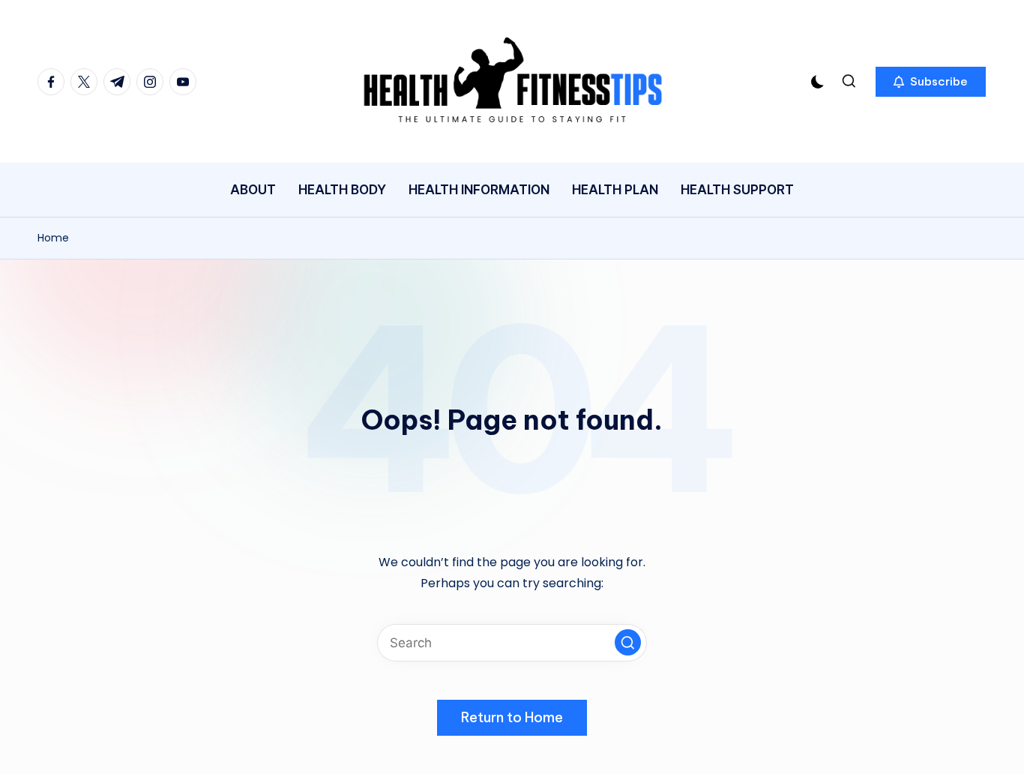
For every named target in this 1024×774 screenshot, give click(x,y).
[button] (931, 82)
